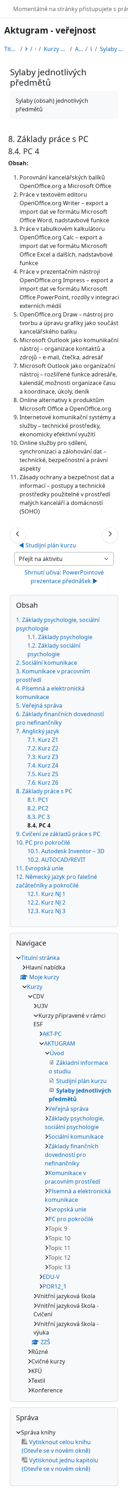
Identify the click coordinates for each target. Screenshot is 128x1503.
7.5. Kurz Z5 (42, 774)
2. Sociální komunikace (46, 663)
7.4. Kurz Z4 (42, 765)
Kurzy (26, 49)
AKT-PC (52, 1034)
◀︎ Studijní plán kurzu (47, 545)
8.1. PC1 (37, 800)
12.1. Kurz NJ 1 (46, 894)
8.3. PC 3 (38, 817)
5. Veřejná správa (39, 705)
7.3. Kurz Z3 (42, 757)
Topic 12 (59, 1257)
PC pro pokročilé (70, 1219)
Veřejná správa (68, 1109)
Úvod (91, 49)
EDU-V (51, 1277)
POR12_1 (54, 1286)
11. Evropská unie (39, 868)
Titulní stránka (10, 49)
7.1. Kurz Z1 (42, 740)
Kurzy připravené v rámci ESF (55, 49)
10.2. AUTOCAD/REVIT (56, 860)
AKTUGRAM (78, 49)
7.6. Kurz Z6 (42, 782)
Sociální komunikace (75, 1136)
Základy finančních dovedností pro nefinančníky (71, 1154)
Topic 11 (59, 1248)
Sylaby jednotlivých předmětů (112, 49)
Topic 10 (59, 1238)
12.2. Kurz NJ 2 (46, 902)
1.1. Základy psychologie (59, 637)
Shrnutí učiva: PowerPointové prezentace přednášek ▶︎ (65, 576)
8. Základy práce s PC (44, 791)
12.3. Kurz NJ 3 (46, 911)
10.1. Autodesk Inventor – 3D (66, 851)
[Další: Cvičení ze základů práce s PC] (110, 535)
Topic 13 (59, 1267)
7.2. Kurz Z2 (42, 748)
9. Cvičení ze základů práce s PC (58, 834)
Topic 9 (57, 1229)
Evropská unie (67, 1209)
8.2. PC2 (37, 808)
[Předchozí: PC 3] (18, 535)
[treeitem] (64, 1174)
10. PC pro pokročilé (43, 842)
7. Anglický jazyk (37, 731)
